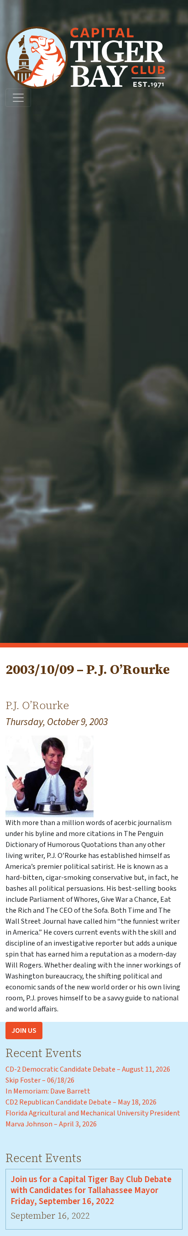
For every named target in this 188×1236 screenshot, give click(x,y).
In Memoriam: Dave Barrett (47, 1091)
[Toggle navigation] (18, 98)
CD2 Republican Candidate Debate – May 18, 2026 (81, 1102)
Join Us (24, 1031)
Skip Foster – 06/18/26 (39, 1080)
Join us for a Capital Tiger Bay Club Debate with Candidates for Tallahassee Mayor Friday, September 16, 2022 (91, 1190)
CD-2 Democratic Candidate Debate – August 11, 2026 (87, 1069)
